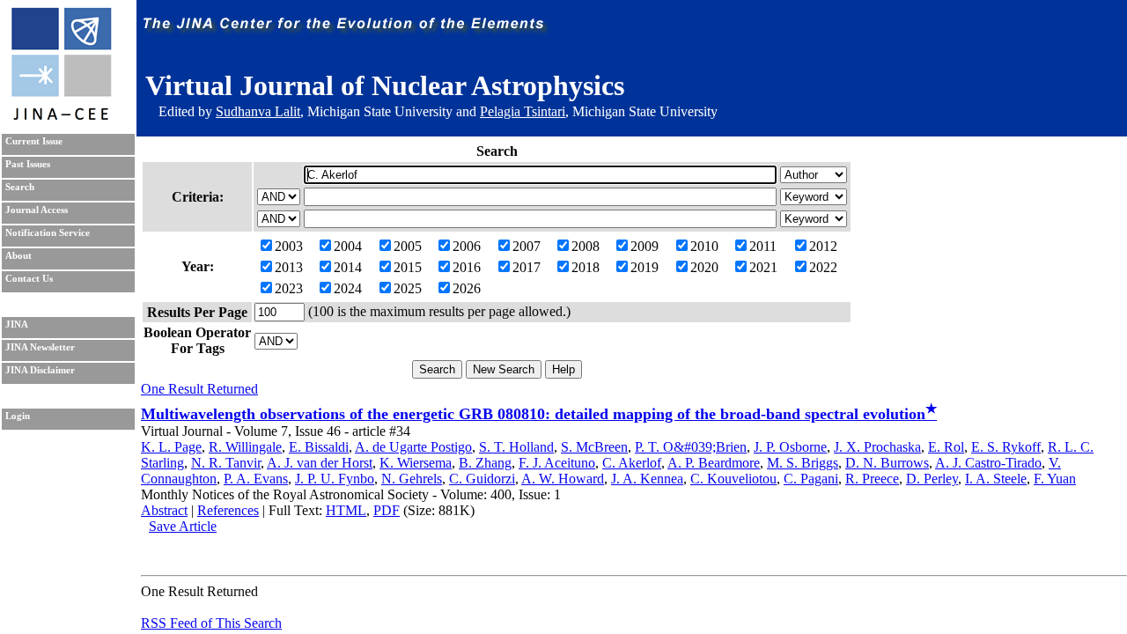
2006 (467, 246)
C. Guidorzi (482, 478)
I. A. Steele (996, 478)
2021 (763, 267)
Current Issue (34, 141)
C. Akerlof (631, 462)
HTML (346, 510)
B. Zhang (485, 462)
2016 (467, 267)
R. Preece (872, 478)
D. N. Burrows (887, 462)
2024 (348, 288)
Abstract (164, 510)
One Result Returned (199, 388)
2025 (408, 288)
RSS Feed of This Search (211, 623)
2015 (408, 267)
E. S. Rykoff (1006, 446)
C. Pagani (811, 478)
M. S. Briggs (802, 462)
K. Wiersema (415, 462)
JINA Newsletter (40, 347)
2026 (467, 288)
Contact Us (29, 279)
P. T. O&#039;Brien (691, 446)
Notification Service (47, 233)
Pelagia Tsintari (522, 111)
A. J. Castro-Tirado (988, 462)
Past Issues (27, 164)
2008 (585, 246)
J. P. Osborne (790, 446)
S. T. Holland (516, 446)
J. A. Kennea (647, 478)
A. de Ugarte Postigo (413, 446)
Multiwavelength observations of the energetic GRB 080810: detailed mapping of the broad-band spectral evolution (539, 414)
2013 (289, 267)
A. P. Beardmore (713, 462)
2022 (823, 267)
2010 (704, 246)
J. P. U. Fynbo (334, 478)
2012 (823, 246)
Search (19, 187)
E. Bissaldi (319, 446)
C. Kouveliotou (733, 478)
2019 (644, 267)
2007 (526, 246)
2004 (348, 246)
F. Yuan (1055, 478)
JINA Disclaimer (40, 370)
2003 (289, 246)
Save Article (183, 526)
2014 (348, 267)
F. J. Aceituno (557, 462)
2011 (763, 246)
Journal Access (36, 210)
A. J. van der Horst (319, 462)
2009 (644, 246)
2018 (585, 267)
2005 (408, 246)
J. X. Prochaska (877, 446)
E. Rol (946, 446)
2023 (289, 288)
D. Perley (932, 478)
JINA (16, 324)
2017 (526, 267)
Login (17, 416)
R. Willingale (245, 446)
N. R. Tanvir (226, 462)
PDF (386, 510)
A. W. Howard (562, 478)
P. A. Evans (256, 478)
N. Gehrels (411, 478)
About (18, 256)
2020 (704, 267)
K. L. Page (171, 446)
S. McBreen (594, 446)
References (228, 510)
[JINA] (61, 116)
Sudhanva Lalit (258, 111)
